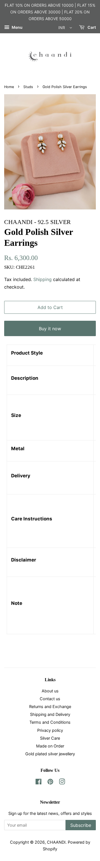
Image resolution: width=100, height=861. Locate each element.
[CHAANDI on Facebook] (38, 782)
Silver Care (50, 738)
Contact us (50, 698)
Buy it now (50, 328)
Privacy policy (50, 730)
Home (9, 87)
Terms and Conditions (50, 722)
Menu (16, 27)
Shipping (42, 279)
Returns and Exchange (50, 706)
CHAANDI (56, 842)
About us (50, 690)
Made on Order (50, 746)
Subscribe (80, 825)
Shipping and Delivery (50, 714)
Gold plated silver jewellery (50, 753)
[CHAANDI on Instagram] (62, 782)
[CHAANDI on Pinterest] (50, 782)
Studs (28, 87)
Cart (91, 27)
